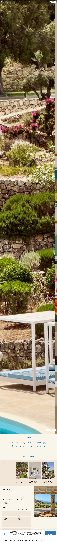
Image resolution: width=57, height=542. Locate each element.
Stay (21, 1)
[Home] (1, 1)
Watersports (24, 1)
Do (27, 1)
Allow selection (50, 534)
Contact (42, 1)
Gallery (39, 1)
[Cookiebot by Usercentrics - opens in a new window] (5, 540)
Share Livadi (32, 456)
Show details (40, 540)
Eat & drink (29, 1)
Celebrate (36, 1)
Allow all (50, 531)
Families (33, 1)
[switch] (22, 540)
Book (53, 1)
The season (15, 1)
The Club (19, 1)
